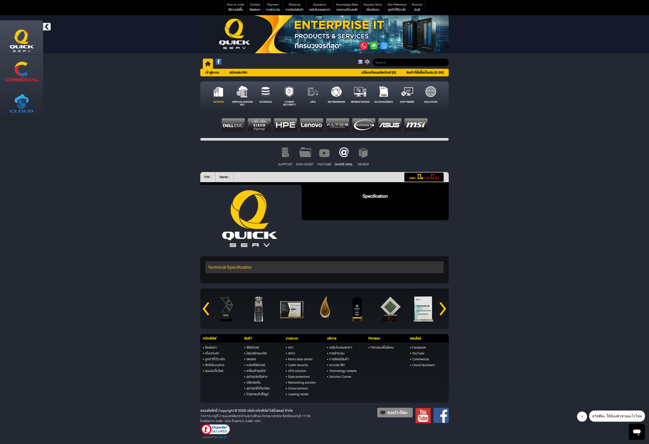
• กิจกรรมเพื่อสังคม (381, 347)
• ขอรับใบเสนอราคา (339, 347)
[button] (215, 431)
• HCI (289, 347)
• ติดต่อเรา (210, 347)
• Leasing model (297, 394)
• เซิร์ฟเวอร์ (251, 347)
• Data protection (298, 376)
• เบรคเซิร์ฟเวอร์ (254, 365)
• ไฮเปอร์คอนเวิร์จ (255, 353)
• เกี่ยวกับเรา (211, 353)
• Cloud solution (297, 388)
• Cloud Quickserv (422, 365)
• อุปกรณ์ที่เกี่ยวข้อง (257, 388)
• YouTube (417, 353)
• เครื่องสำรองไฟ (255, 370)
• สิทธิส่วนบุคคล (213, 365)
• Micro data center (299, 359)
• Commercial (419, 359)
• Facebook (418, 347)
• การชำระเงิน (336, 353)
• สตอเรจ (250, 359)
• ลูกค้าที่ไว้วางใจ (214, 359)
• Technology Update (342, 370)
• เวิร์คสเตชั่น (252, 382)
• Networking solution (301, 382)
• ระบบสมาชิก (336, 365)
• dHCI (290, 353)
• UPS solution (296, 370)
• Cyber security (297, 365)
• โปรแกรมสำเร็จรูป (256, 394)
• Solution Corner (339, 376)
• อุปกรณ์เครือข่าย (255, 376)
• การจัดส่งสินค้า (338, 359)
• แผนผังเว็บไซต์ (213, 370)
